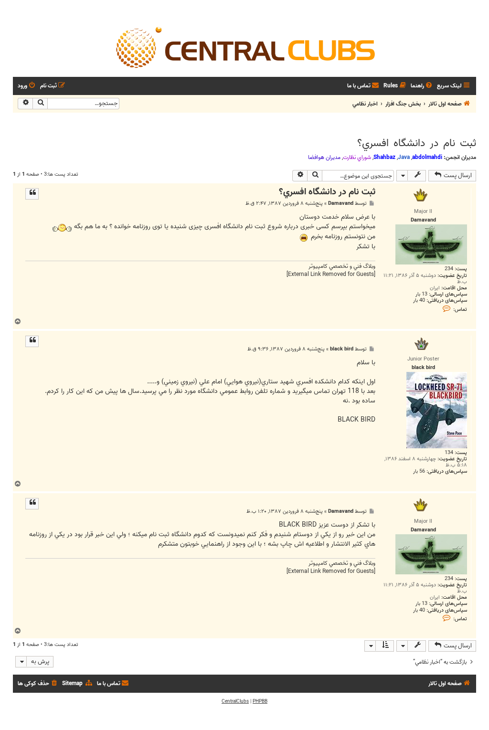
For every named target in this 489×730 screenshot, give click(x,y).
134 (449, 453)
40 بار (419, 300)
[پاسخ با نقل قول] (32, 194)
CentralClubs (235, 701)
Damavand (340, 204)
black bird (341, 349)
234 (449, 269)
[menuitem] (422, 86)
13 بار (421, 294)
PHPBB (260, 701)
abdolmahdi (427, 157)
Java (404, 157)
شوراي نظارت (357, 157)
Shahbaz (384, 157)
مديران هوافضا (324, 157)
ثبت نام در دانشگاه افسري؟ (416, 143)
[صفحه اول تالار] (244, 46)
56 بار (419, 471)
